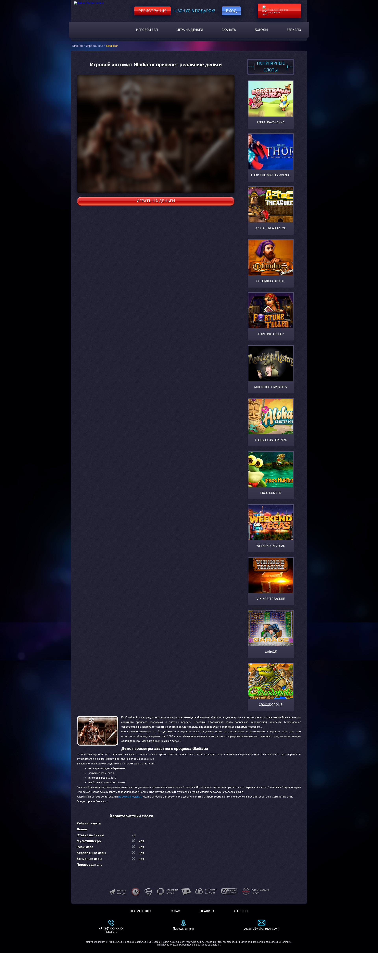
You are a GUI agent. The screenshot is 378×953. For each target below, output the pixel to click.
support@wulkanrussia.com (261, 928)
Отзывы (241, 911)
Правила (207, 911)
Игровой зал (147, 30)
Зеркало (294, 30)
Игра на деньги (190, 30)
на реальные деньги (130, 796)
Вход (231, 10)
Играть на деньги (155, 201)
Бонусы (261, 30)
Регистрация (152, 10)
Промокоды (140, 911)
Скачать (229, 30)
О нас (175, 911)
